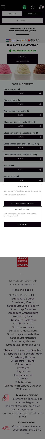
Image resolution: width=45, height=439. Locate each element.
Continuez (22, 224)
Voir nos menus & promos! (22, 203)
